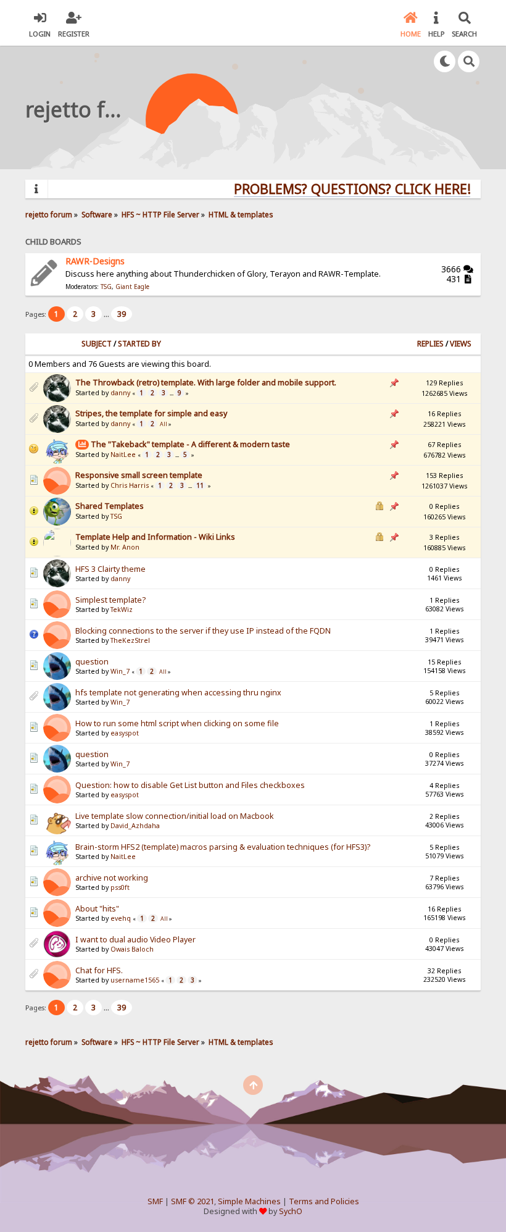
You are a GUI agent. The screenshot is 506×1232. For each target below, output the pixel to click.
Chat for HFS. (99, 970)
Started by (139, 343)
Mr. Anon (124, 547)
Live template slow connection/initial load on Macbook (174, 816)
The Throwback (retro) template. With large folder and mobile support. (205, 382)
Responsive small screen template (138, 475)
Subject (96, 343)
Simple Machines (249, 1201)
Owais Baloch (132, 949)
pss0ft (120, 887)
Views (460, 343)
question (92, 661)
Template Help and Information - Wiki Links (155, 537)
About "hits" (97, 908)
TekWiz (121, 609)
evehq (120, 918)
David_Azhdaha (135, 825)
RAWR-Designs (95, 261)
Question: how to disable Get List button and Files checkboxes (190, 785)
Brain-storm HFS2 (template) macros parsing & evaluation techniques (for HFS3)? (222, 847)
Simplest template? (110, 600)
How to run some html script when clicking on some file (177, 723)
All (163, 424)
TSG (106, 286)
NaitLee (123, 454)
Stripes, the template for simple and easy (151, 413)
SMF (155, 1201)
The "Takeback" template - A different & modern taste (190, 444)
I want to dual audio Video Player (135, 939)
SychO (290, 1211)
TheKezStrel (130, 640)
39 (121, 314)
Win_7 (120, 671)
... (107, 314)
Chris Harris (129, 485)
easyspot (124, 733)
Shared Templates (109, 506)
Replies (430, 343)
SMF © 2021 (192, 1201)
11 (200, 485)
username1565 (134, 980)
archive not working (111, 878)
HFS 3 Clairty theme (110, 569)
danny (120, 392)
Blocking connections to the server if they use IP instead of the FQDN (203, 631)
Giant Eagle (132, 286)
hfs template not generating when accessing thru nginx (178, 692)
